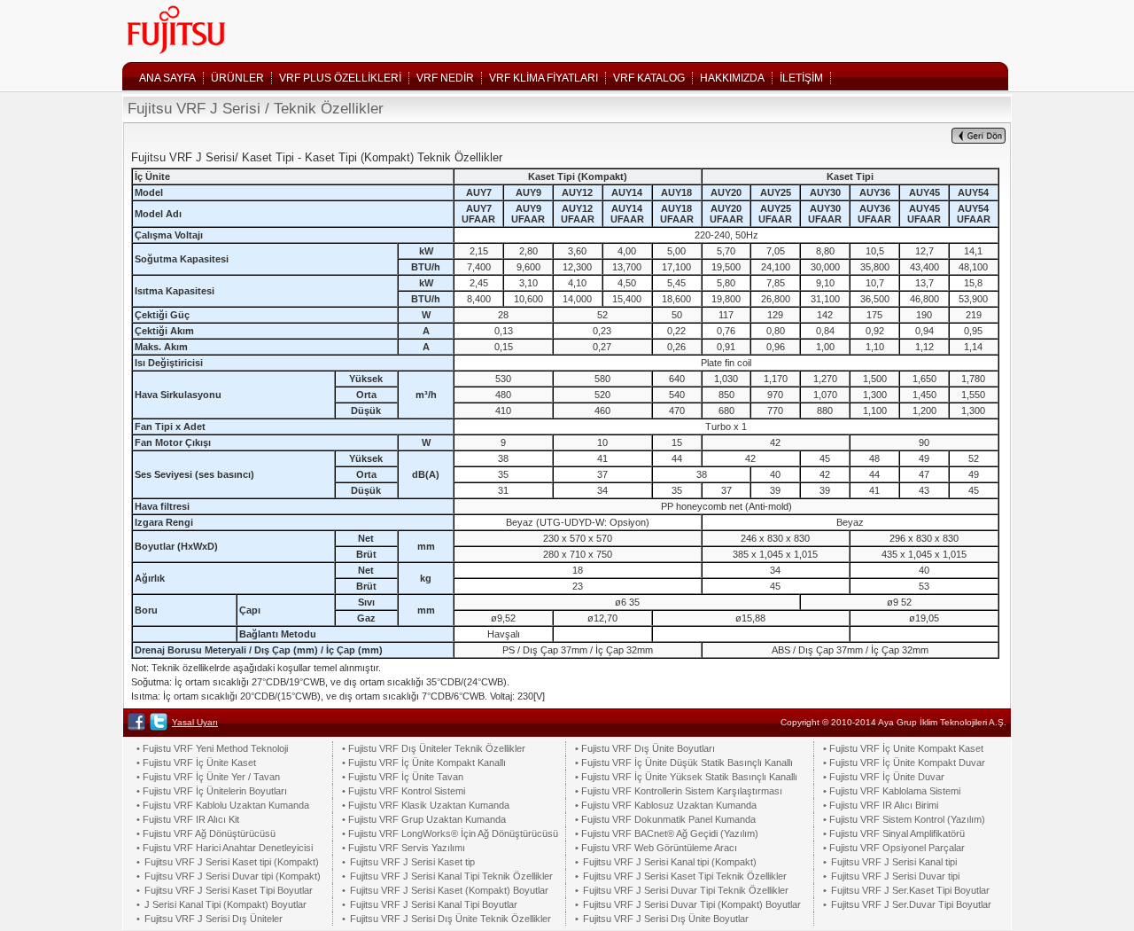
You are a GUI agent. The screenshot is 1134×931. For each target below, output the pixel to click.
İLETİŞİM (801, 78)
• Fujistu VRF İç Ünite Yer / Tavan (208, 776)
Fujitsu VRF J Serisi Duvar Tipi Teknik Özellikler (685, 890)
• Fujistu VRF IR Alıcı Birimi (880, 805)
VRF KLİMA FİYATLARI (543, 78)
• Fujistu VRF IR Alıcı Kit (187, 819)
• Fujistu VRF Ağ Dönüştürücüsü (206, 833)
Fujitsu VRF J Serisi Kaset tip (412, 862)
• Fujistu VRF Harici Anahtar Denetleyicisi (224, 847)
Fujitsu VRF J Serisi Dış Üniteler (213, 918)
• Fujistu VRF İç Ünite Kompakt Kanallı (424, 762)
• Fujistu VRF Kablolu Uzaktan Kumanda (222, 805)
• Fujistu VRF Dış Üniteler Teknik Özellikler (433, 748)
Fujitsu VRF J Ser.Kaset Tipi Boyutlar (910, 890)
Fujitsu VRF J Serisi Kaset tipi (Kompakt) (231, 862)
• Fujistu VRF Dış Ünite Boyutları (645, 748)
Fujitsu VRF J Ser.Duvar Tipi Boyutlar (911, 904)
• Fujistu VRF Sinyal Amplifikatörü (894, 833)
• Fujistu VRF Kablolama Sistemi (891, 791)
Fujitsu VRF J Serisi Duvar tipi (895, 876)
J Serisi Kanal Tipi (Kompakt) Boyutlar (225, 904)
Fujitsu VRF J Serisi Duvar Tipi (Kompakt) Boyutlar (692, 904)
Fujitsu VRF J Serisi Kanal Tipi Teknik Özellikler (451, 876)
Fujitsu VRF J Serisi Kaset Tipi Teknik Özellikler (685, 876)
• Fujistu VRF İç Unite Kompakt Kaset (903, 748)
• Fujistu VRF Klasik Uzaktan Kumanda (425, 805)
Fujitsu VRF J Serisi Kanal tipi (894, 862)
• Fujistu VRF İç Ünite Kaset (196, 762)
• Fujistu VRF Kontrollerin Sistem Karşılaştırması (678, 791)
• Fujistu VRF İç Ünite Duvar (883, 776)
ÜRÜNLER (237, 78)
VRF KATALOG (649, 78)
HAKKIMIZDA (732, 78)
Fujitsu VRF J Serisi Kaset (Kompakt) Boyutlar (449, 890)
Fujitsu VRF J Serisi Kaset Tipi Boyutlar (228, 890)
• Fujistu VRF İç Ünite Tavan (402, 776)
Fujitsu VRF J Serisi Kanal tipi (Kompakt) (670, 862)
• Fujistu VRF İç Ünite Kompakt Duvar (904, 762)
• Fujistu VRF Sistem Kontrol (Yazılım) (904, 819)
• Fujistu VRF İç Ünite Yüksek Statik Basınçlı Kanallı (686, 776)
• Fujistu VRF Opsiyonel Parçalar (894, 847)
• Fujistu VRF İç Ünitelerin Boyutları (211, 791)
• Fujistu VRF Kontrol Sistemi (403, 791)
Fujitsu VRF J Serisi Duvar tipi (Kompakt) (232, 876)
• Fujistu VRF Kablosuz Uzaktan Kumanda (666, 805)
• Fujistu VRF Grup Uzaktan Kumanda (424, 819)
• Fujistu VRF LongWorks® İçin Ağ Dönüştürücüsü (450, 833)
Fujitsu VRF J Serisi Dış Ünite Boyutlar (666, 918)
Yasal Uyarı (195, 722)
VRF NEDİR (445, 78)
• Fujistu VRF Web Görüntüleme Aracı (656, 847)
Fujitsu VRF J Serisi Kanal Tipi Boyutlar (433, 904)
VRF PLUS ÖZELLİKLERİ (340, 78)
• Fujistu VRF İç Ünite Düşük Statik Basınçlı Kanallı (684, 762)
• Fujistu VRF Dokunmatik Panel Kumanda (665, 819)
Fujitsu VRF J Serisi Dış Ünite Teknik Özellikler (450, 918)
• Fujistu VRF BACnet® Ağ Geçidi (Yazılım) (666, 833)
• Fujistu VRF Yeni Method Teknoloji (212, 748)
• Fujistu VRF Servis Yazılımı (403, 847)
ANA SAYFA (167, 78)
